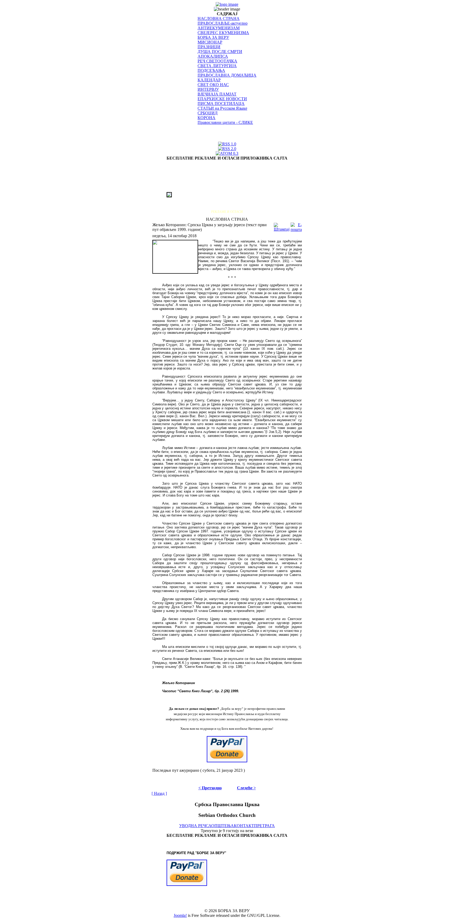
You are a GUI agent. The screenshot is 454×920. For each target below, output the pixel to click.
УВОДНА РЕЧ (192, 825)
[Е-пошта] (296, 226)
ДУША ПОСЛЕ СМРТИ (220, 51)
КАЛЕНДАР (209, 80)
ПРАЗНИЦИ (209, 47)
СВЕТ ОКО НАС (213, 84)
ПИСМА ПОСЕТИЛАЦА (221, 103)
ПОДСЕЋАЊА (211, 70)
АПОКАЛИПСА (213, 56)
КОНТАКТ (244, 825)
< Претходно (210, 788)
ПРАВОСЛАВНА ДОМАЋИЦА (227, 75)
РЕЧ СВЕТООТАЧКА (217, 61)
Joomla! (180, 915)
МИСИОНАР (210, 42)
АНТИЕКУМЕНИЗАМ (219, 28)
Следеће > (246, 788)
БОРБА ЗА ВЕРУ (213, 37)
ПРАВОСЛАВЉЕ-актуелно (222, 23)
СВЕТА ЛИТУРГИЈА (217, 66)
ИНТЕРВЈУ (208, 89)
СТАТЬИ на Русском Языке (222, 108)
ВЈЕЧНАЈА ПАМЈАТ (217, 94)
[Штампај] (282, 226)
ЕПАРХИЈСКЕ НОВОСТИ (222, 99)
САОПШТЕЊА (220, 825)
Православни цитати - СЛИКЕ (225, 122)
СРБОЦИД (208, 113)
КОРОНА (206, 117)
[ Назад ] (159, 793)
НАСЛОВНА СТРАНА (219, 18)
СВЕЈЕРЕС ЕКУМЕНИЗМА (223, 32)
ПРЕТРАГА (264, 825)
